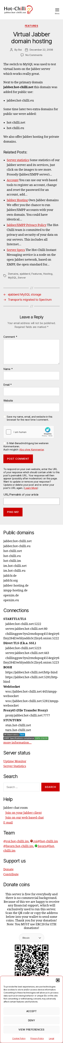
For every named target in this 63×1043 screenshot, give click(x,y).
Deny (31, 1020)
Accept (31, 1011)
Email (7, 384)
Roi (20, 49)
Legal (51, 1038)
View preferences (31, 1029)
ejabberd (25, 273)
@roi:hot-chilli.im (16, 841)
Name (8, 369)
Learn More (31, 488)
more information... (17, 743)
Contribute (11, 874)
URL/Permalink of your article (20, 494)
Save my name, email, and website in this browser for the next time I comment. (29, 418)
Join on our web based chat (24, 818)
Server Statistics (14, 766)
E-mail (8, 823)
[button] (57, 980)
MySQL (12, 277)
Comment (10, 336)
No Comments (33, 55)
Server (22, 277)
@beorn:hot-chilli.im (18, 846)
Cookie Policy (19, 1038)
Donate (8, 869)
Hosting (47, 273)
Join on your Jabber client (23, 813)
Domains (13, 273)
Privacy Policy (37, 1038)
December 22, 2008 (41, 49)
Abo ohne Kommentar (31, 449)
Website (8, 400)
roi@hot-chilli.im (45, 841)
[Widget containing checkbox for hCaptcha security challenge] (28, 432)
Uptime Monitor (14, 761)
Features (31, 25)
